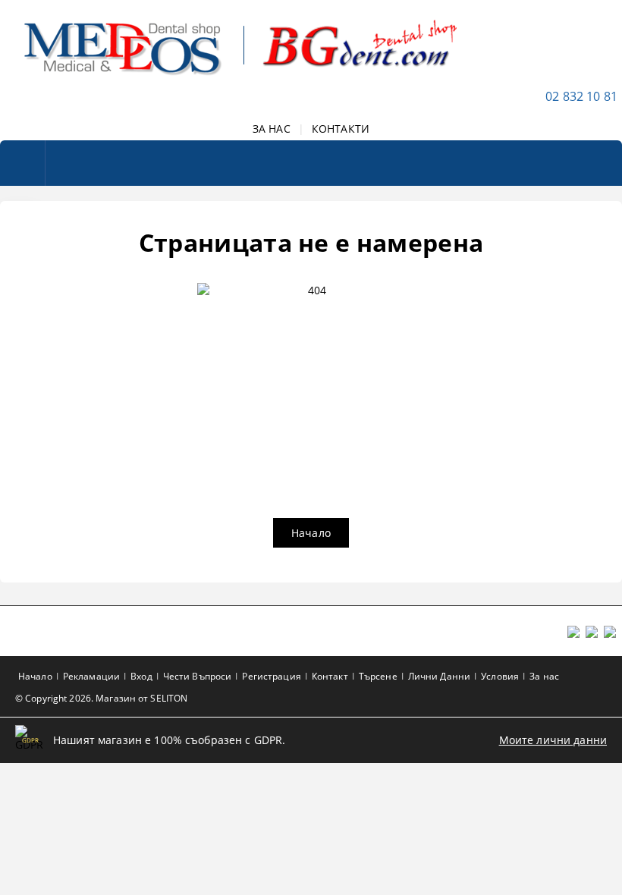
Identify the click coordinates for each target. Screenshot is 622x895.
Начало (311, 533)
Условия (500, 676)
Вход (141, 676)
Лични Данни (439, 676)
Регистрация (271, 676)
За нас (544, 676)
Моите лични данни (553, 740)
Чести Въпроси (197, 676)
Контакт (330, 676)
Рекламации (91, 676)
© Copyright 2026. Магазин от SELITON (101, 698)
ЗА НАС (272, 128)
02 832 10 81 (581, 96)
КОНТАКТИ (340, 128)
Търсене (378, 676)
